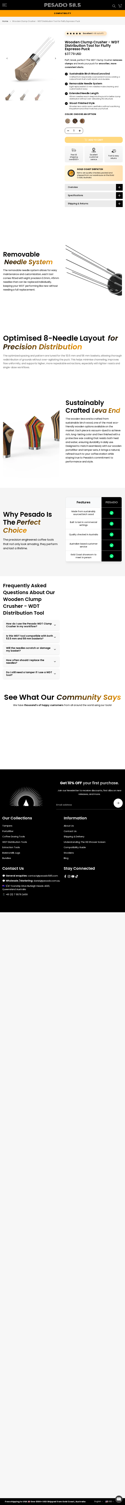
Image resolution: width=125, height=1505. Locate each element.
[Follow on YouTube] (72, 876)
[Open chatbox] (119, 1499)
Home (5, 21)
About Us (69, 825)
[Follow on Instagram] (69, 876)
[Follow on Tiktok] (76, 876)
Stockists (69, 852)
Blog (66, 858)
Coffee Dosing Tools (13, 836)
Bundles (6, 858)
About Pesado (115, 3)
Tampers (7, 825)
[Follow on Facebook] (65, 876)
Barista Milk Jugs (11, 852)
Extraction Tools (11, 847)
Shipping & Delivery (74, 836)
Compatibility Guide (75, 847)
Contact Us (70, 831)
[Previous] (7, 58)
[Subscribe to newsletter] (118, 803)
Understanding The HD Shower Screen (84, 842)
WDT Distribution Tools (14, 842)
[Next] (55, 58)
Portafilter (7, 831)
